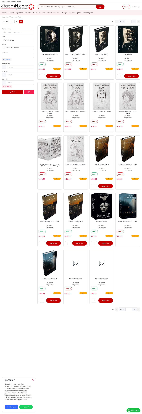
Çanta (12, 13)
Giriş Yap (136, 7)
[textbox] (18, 56)
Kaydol (126, 7)
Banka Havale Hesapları (9, 1)
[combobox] (18, 56)
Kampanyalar (88, 13)
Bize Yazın (135, 410)
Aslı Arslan (49, 58)
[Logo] (18, 6)
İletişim (19, 1)
